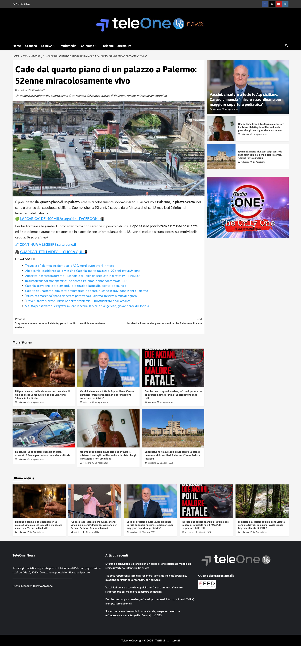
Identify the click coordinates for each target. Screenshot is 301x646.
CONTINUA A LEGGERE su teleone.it (48, 244)
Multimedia (68, 46)
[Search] (286, 46)
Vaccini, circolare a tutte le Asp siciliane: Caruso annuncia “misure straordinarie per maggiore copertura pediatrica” (107, 394)
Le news (46, 46)
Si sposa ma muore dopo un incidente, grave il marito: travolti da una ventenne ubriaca (60, 323)
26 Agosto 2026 (37, 402)
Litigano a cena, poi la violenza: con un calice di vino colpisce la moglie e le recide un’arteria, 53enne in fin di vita (42, 394)
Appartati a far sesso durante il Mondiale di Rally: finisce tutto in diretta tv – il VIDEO (82, 276)
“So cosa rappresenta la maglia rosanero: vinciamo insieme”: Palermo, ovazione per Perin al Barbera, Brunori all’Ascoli (94, 524)
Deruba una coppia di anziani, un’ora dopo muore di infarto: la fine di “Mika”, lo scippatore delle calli (173, 394)
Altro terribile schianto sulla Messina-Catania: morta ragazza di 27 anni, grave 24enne (82, 270)
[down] (54, 46)
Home (17, 46)
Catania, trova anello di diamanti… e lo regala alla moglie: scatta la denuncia (75, 285)
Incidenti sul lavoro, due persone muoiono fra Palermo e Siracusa (164, 321)
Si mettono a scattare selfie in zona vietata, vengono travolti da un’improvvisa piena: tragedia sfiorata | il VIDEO (261, 524)
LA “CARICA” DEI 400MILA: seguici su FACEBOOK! (59, 218)
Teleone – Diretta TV (117, 46)
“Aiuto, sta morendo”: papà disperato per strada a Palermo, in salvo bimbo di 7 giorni (81, 296)
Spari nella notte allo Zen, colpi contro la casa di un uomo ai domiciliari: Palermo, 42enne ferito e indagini (172, 455)
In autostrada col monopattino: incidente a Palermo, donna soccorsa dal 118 (76, 281)
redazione (22, 90)
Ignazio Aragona (43, 585)
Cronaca (31, 46)
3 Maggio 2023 (38, 90)
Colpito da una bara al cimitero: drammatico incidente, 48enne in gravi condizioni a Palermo (86, 291)
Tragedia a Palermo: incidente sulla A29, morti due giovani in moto (69, 265)
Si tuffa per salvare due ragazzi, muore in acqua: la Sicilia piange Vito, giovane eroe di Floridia (87, 306)
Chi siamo (87, 46)
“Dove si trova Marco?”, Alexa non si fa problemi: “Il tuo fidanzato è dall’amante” (78, 301)
